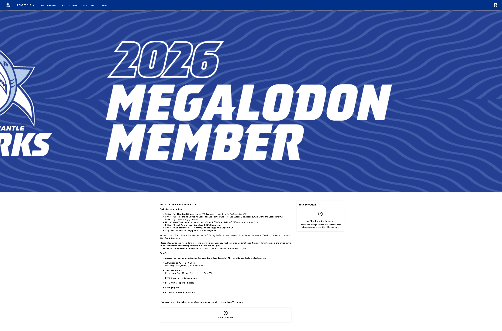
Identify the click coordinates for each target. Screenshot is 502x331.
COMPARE (74, 5)
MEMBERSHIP (24, 5)
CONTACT (104, 5)
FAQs (63, 5)
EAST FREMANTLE (47, 5)
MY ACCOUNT (89, 5)
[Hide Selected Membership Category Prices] (340, 204)
